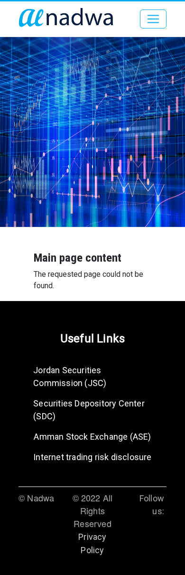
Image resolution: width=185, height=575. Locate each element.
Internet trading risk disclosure (92, 457)
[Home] (65, 19)
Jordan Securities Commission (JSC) (69, 376)
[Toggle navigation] (153, 18)
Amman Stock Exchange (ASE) (92, 437)
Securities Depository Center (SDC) (89, 409)
